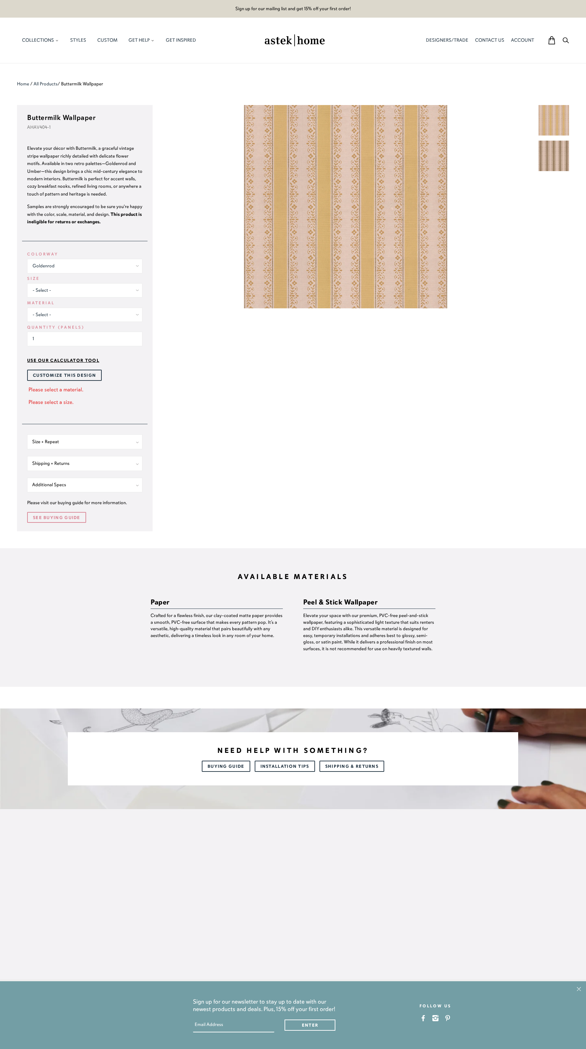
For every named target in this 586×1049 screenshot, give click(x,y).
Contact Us (489, 40)
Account (522, 40)
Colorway (42, 254)
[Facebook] (423, 1018)
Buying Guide (226, 766)
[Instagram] (435, 1018)
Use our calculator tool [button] (63, 360)
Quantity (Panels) (55, 327)
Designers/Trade (447, 40)
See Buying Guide (56, 517)
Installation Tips (284, 766)
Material (41, 303)
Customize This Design (64, 375)
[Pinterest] (447, 1018)
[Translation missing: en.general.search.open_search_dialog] (566, 40)
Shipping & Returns (351, 766)
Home (23, 84)
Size (33, 278)
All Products (46, 84)
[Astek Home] (294, 39)
